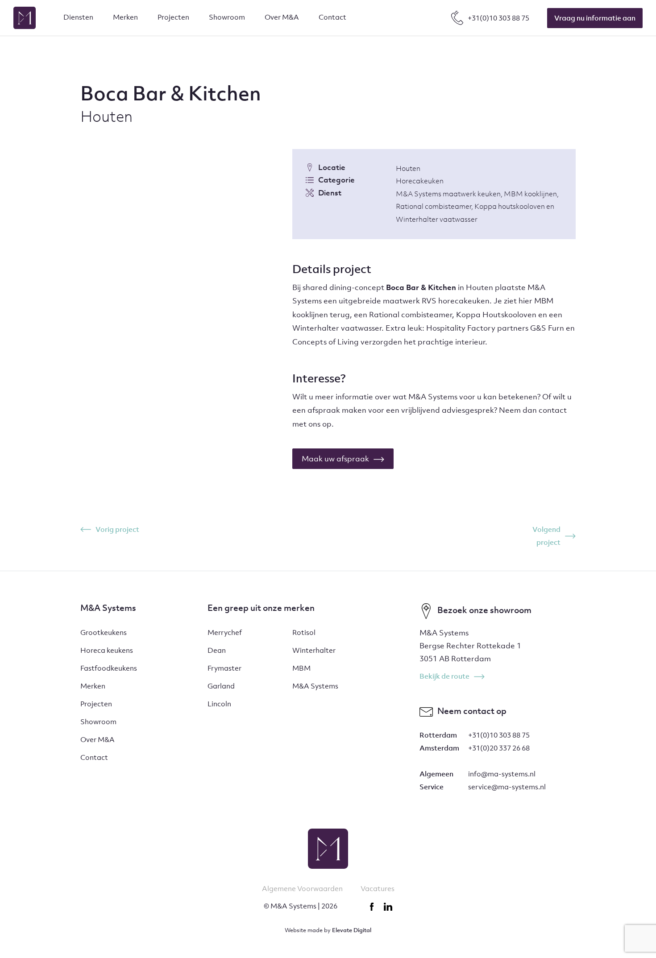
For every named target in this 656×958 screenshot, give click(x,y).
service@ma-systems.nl (507, 786)
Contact (94, 757)
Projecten (96, 703)
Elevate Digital (351, 930)
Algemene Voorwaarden (302, 888)
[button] (78, 18)
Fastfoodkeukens (108, 668)
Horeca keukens (106, 650)
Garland (221, 685)
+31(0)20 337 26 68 (499, 747)
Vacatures (377, 888)
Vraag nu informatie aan (594, 17)
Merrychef (225, 632)
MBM (301, 668)
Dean (217, 650)
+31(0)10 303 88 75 (499, 734)
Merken (92, 685)
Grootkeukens (103, 632)
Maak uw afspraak (335, 459)
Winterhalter (314, 650)
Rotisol (304, 632)
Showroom (98, 721)
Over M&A (97, 739)
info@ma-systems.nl (502, 773)
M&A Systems (315, 685)
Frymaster (224, 668)
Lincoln (219, 703)
